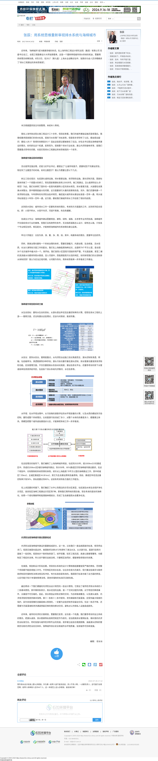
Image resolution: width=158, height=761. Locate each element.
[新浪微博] (100, 664)
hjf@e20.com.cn (75, 742)
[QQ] (89, 664)
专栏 (32, 2)
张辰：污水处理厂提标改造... (123, 94)
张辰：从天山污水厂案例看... (123, 85)
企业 (91, 2)
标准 (76, 2)
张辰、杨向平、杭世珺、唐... (123, 82)
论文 (71, 2)
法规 (66, 2)
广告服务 (116, 731)
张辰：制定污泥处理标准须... (123, 98)
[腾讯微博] (95, 664)
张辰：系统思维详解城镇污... (121, 66)
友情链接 (96, 731)
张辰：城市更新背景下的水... (121, 53)
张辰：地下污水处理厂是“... (122, 91)
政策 (61, 2)
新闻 (27, 2)
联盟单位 (86, 731)
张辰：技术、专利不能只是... (121, 59)
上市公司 (55, 2)
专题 (37, 2)
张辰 (122, 32)
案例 (96, 2)
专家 (81, 2)
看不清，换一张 (41, 720)
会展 (86, 2)
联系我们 (67, 731)
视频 (42, 2)
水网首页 (21, 2)
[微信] (83, 664)
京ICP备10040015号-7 (107, 744)
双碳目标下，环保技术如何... (121, 56)
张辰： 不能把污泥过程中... (122, 88)
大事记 (76, 731)
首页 (22, 25)
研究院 (48, 2)
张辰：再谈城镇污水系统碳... (121, 63)
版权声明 (106, 731)
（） (90, 690)
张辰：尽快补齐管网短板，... (121, 69)
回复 (96, 690)
